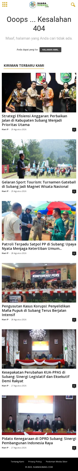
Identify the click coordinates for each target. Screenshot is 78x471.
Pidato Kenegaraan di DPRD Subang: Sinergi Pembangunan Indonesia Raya (39, 440)
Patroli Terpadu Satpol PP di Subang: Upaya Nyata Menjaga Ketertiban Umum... (39, 246)
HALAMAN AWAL (50, 50)
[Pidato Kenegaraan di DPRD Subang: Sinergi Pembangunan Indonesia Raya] (39, 415)
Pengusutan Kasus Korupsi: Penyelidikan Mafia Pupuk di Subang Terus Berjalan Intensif (36, 310)
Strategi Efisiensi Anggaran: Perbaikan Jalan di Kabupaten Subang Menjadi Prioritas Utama (34, 120)
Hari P (5, 129)
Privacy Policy (35, 461)
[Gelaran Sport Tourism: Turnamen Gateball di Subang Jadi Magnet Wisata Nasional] (39, 159)
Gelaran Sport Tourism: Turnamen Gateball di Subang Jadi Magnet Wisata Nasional (39, 184)
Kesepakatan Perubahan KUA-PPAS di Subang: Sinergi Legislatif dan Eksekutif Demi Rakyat (35, 376)
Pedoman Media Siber (56, 461)
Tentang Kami (17, 461)
